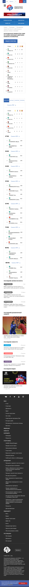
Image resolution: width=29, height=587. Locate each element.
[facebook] (10, 396)
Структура (8, 406)
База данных (21, 23)
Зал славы (8, 415)
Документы (8, 408)
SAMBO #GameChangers (11, 443)
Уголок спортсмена (10, 413)
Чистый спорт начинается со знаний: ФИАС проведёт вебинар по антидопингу (14, 365)
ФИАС (5, 401)
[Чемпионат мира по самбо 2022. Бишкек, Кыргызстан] (14, 377)
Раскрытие (8, 506)
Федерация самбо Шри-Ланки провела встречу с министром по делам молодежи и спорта (14, 306)
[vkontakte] (6, 396)
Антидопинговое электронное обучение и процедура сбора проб (15, 496)
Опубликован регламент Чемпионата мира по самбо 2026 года (14, 356)
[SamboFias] (7, 550)
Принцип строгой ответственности (14, 473)
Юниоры (22, 100)
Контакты (8, 425)
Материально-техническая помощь (14, 423)
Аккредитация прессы (11, 525)
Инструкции (9, 540)
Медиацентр (7, 511)
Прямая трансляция (10, 518)
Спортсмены (7, 440)
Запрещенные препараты (12, 485)
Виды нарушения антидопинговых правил (14, 479)
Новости (6, 430)
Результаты (8, 438)
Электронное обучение (11, 448)
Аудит (7, 411)
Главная (6, 27)
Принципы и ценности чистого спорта (15, 463)
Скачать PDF (10, 105)
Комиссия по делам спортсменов (14, 453)
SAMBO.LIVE (7, 23)
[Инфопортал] (21, 1)
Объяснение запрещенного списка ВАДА (14, 482)
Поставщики (7, 533)
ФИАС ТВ (8, 521)
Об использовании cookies (12, 530)
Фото (7, 513)
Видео (7, 516)
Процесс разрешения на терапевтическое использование (13, 489)
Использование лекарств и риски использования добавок (14, 492)
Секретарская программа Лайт (13, 418)
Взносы (11, 1)
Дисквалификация (10, 508)
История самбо (9, 420)
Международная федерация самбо (18, 8)
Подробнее (10, 584)
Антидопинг (7, 460)
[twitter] (14, 396)
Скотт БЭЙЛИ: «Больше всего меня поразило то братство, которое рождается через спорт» (14, 296)
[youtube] (19, 396)
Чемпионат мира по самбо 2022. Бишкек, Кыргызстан (13, 386)
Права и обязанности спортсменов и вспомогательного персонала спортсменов (14, 469)
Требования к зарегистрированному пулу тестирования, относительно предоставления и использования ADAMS (14, 501)
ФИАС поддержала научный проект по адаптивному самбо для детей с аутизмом (14, 287)
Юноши (12, 100)
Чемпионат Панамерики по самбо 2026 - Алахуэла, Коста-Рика (14, 336)
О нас (7, 403)
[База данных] (24, 1)
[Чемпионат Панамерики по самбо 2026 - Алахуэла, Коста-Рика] (14, 325)
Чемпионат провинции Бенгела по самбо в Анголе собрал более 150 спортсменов (14, 348)
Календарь (12, 27)
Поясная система (8, 20)
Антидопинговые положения (13, 465)
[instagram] (23, 396)
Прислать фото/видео (11, 528)
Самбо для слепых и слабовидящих (14, 458)
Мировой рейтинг (10, 455)
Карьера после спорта (11, 445)
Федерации (7, 428)
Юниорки (16, 100)
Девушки (6, 100)
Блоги (7, 523)
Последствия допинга (11, 475)
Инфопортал (21, 20)
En (7, 1)
